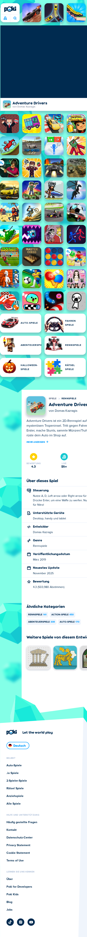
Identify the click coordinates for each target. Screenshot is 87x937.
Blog (9, 902)
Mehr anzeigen (36, 441)
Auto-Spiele (69, 622)
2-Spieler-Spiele (16, 780)
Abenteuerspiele (41, 622)
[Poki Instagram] (20, 922)
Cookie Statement (18, 853)
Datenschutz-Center (19, 837)
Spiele (53, 398)
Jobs (9, 909)
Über (9, 879)
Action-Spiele (62, 615)
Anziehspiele (14, 796)
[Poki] (10, 9)
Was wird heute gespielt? (15, 18)
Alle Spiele (13, 803)
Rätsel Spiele (15, 788)
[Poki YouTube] (31, 922)
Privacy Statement (18, 845)
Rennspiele (69, 398)
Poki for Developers (19, 886)
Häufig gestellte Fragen (21, 822)
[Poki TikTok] (10, 922)
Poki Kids (12, 894)
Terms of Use (15, 860)
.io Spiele (12, 773)
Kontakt (11, 830)
